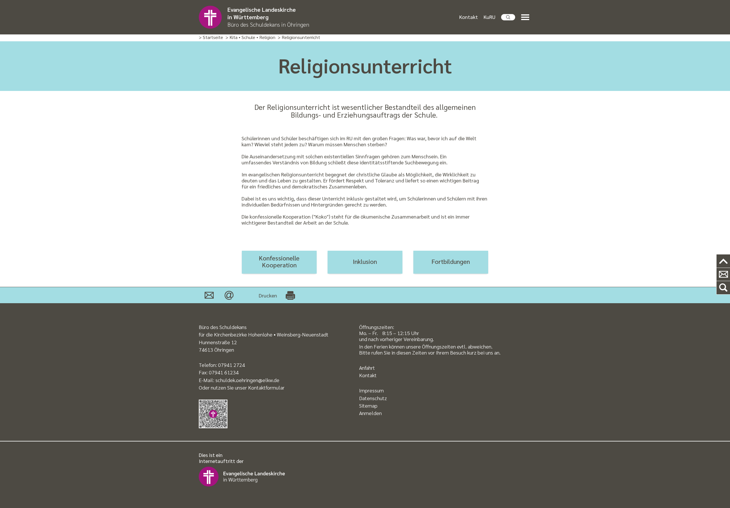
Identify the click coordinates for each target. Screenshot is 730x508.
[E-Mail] (229, 295)
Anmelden (370, 413)
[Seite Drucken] (290, 295)
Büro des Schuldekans (223, 327)
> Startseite (211, 37)
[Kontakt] (209, 295)
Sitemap (368, 405)
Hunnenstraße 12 (218, 342)
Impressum (371, 390)
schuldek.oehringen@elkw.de (247, 380)
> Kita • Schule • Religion (250, 37)
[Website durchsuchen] (508, 17)
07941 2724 (231, 364)
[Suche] (723, 288)
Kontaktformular (266, 387)
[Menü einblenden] (526, 17)
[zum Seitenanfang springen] (723, 261)
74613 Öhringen (216, 349)
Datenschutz (373, 398)
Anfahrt (367, 367)
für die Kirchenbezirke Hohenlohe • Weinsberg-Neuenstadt (263, 334)
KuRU (489, 17)
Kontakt (468, 17)
